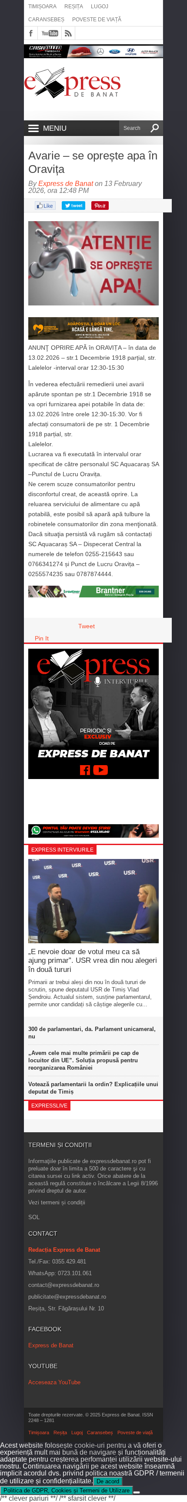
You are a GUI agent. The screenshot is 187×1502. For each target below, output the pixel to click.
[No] (136, 1492)
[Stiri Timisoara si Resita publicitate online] (93, 595)
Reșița (73, 6)
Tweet (86, 626)
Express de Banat (65, 183)
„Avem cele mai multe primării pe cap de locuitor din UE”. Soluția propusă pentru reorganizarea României (83, 1060)
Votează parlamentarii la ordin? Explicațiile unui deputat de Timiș (93, 1088)
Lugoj (99, 6)
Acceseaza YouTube (54, 1382)
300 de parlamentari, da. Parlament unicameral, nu (92, 1033)
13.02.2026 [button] (44, 357)
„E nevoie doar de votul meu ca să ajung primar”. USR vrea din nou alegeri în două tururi (92, 961)
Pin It (42, 638)
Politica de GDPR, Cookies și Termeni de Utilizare (66, 1490)
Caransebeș (46, 20)
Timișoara (42, 6)
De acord (108, 1481)
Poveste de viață (96, 20)
